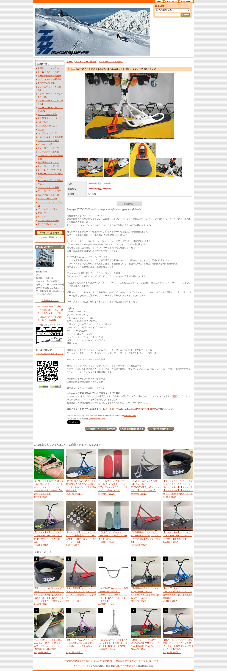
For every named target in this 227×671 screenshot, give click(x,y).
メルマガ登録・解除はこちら (49, 353)
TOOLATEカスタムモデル (111, 61)
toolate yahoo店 (125, 409)
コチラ (98, 388)
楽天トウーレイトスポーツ (105, 409)
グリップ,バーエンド (47, 125)
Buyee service (130, 415)
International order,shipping (49, 306)
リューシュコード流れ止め (50, 137)
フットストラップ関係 (48, 140)
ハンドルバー (44, 122)
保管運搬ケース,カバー (48, 162)
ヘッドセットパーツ (47, 133)
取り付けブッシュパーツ (49, 118)
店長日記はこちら (50, 300)
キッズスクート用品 (47, 114)
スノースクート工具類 (48, 152)
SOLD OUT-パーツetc (47, 224)
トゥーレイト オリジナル (50, 170)
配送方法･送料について (127, 661)
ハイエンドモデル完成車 (49, 79)
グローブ (42, 213)
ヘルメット (43, 217)
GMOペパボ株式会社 (125, 666)
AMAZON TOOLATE (143, 409)
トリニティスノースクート (50, 72)
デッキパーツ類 (45, 144)
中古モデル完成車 (46, 83)
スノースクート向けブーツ (50, 148)
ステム (41, 129)
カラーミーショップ (83, 666)
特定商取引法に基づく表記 (77, 661)
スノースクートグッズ (48, 166)
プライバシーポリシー (151, 661)
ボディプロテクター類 (48, 195)
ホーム (70, 61)
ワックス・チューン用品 (49, 191)
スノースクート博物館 (48, 220)
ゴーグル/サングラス (47, 209)
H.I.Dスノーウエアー (47, 198)
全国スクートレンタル (48, 68)
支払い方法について (102, 661)
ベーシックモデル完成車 (49, 75)
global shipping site (96, 419)
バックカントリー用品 (48, 187)
